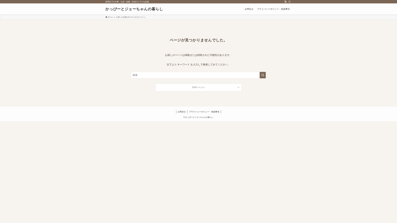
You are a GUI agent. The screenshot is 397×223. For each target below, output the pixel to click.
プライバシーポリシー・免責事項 (204, 112)
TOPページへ (198, 87)
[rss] (285, 1)
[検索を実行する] (263, 75)
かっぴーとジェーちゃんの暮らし (134, 9)
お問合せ (182, 112)
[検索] (290, 1)
